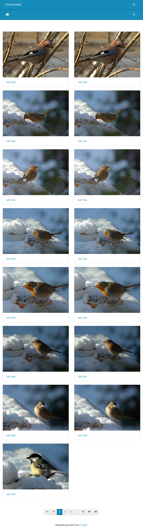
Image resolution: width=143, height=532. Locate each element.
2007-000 (11, 82)
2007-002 (11, 200)
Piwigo (84, 524)
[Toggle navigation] (133, 4)
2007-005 (11, 376)
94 (83, 511)
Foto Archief (13, 4)
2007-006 (11, 435)
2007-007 (11, 494)
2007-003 (11, 258)
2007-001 (11, 141)
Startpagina (7, 14)
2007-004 (11, 317)
